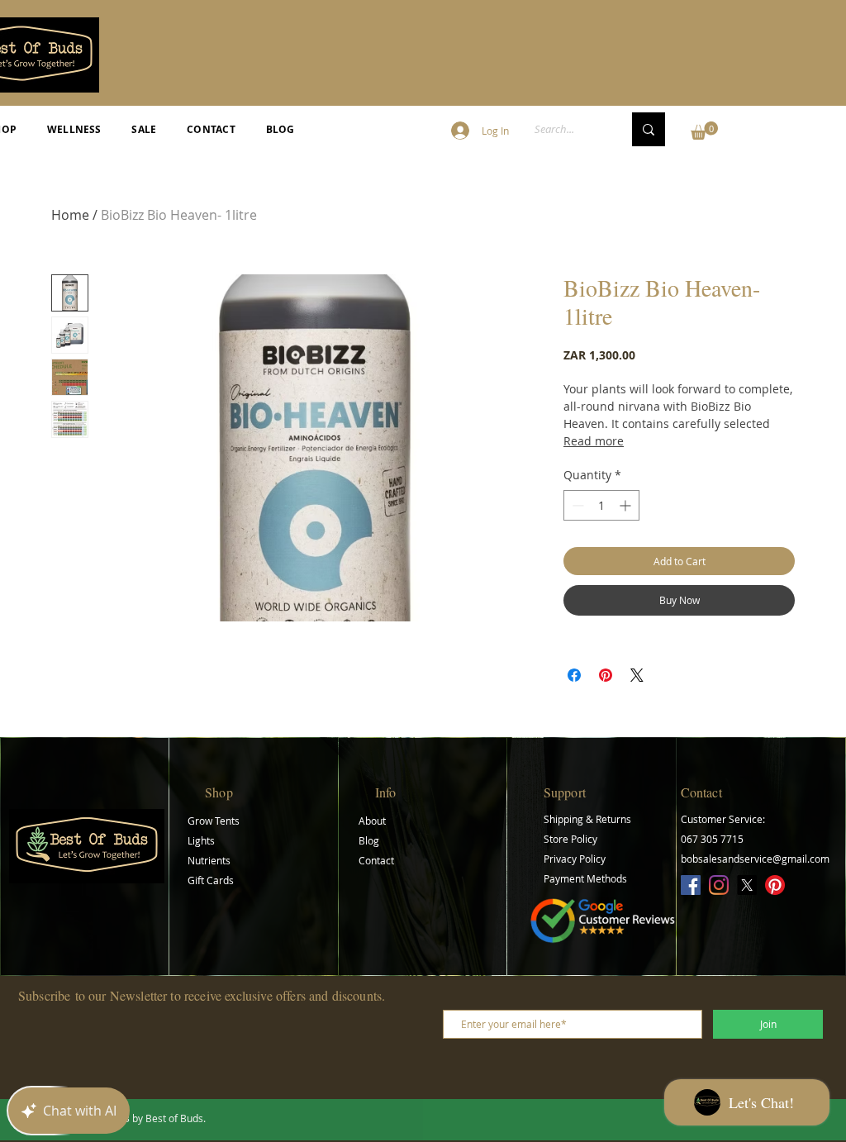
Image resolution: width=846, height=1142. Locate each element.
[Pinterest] (775, 885)
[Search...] (648, 129)
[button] (704, 130)
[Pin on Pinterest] (605, 675)
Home (70, 215)
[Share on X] (637, 675)
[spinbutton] (601, 505)
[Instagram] (719, 885)
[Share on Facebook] (574, 675)
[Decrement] (576, 505)
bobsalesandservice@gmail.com (755, 858)
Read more (593, 441)
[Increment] (626, 505)
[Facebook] (691, 885)
